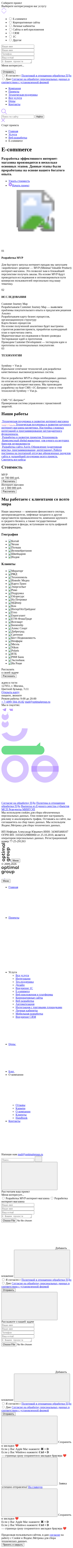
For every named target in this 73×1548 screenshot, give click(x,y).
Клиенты (21, 1114)
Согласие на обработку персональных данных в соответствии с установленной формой (35, 81)
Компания (15, 88)
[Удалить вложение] (42, 1264)
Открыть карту (10, 692)
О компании (23, 1111)
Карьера (20, 1108)
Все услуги (15, 97)
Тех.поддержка (25, 981)
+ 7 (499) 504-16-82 (12, 701)
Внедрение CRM (26, 1016)
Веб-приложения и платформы (34, 994)
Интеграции (23, 978)
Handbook (21, 1117)
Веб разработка (25, 1000)
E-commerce (20, 18)
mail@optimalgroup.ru (37, 701)
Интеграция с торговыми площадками (39, 1007)
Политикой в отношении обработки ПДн (46, 75)
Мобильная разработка (29, 1013)
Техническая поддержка (23, 94)
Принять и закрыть (13, 1544)
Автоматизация (25, 1004)
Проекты (14, 91)
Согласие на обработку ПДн (18, 802)
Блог (12, 1071)
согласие (55, 1534)
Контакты (14, 104)
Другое (17, 40)
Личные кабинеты (24, 25)
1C (14, 36)
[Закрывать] (29, 1176)
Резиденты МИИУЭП (22, 809)
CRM (16, 33)
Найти (39, 116)
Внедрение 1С (24, 988)
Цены (12, 101)
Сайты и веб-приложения (28, 29)
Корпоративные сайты (26, 22)
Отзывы (20, 1105)
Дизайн (20, 984)
